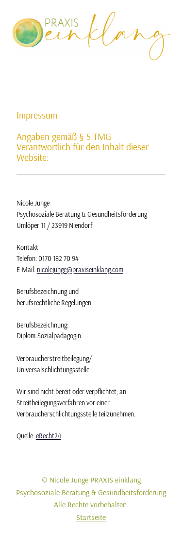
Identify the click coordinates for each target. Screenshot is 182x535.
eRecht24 (48, 435)
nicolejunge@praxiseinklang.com (80, 269)
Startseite (91, 517)
